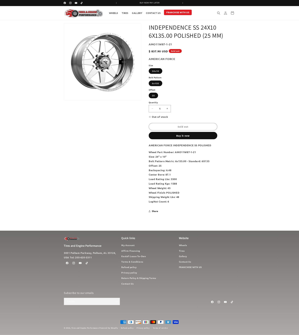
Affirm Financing (130, 250)
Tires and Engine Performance (85, 328)
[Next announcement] (182, 3)
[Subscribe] (116, 301)
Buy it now (183, 135)
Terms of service (160, 327)
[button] (218, 13)
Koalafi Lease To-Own (133, 256)
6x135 (157, 84)
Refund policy (129, 267)
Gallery (183, 256)
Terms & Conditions (132, 261)
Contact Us (127, 283)
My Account (128, 245)
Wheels (183, 245)
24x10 (157, 71)
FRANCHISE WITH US (190, 267)
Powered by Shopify (108, 328)
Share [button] (155, 211)
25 (155, 96)
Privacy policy (129, 272)
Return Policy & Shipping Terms (138, 278)
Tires (182, 250)
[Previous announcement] (116, 3)
